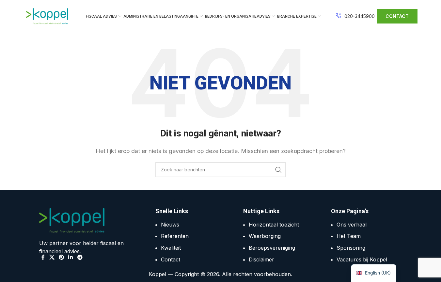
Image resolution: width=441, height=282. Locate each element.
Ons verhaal (352, 224)
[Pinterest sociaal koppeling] (61, 257)
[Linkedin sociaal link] (70, 257)
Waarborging (265, 236)
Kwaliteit (171, 247)
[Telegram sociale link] (80, 257)
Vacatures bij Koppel (362, 259)
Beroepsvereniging (272, 247)
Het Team (349, 236)
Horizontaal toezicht (274, 224)
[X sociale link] (51, 257)
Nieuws (170, 224)
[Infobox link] (355, 16)
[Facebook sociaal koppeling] (43, 257)
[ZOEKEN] (278, 169)
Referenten (175, 236)
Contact (170, 259)
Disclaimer (261, 259)
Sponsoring (351, 247)
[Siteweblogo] (47, 15)
